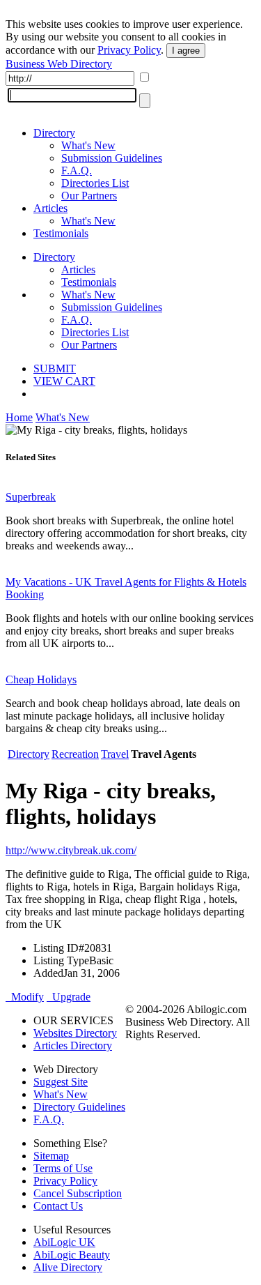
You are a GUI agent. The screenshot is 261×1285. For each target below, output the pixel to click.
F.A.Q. (76, 170)
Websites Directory (75, 1033)
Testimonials (60, 233)
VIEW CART (64, 381)
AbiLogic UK (64, 1242)
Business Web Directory (59, 64)
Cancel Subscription (77, 1193)
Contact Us (58, 1206)
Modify (25, 997)
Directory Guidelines (79, 1107)
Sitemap (51, 1156)
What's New (88, 145)
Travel (115, 754)
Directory (54, 133)
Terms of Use (63, 1168)
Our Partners (89, 196)
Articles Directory (72, 1045)
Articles (50, 208)
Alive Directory (67, 1267)
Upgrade (68, 997)
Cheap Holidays (41, 679)
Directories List (95, 183)
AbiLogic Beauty (71, 1255)
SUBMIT (54, 368)
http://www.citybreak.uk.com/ (71, 850)
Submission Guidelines (111, 158)
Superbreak (31, 497)
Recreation (75, 754)
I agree (186, 50)
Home (19, 417)
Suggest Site (60, 1082)
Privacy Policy (129, 50)
